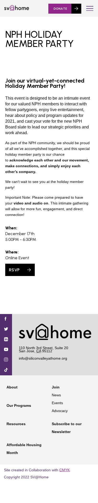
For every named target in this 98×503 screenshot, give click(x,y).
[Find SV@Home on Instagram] (6, 360)
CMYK (64, 470)
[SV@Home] (16, 9)
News (56, 395)
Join (56, 387)
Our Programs (19, 405)
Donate (60, 8)
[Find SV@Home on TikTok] (6, 370)
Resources (16, 424)
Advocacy (60, 411)
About (12, 387)
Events (57, 403)
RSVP (14, 269)
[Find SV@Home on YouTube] (6, 349)
